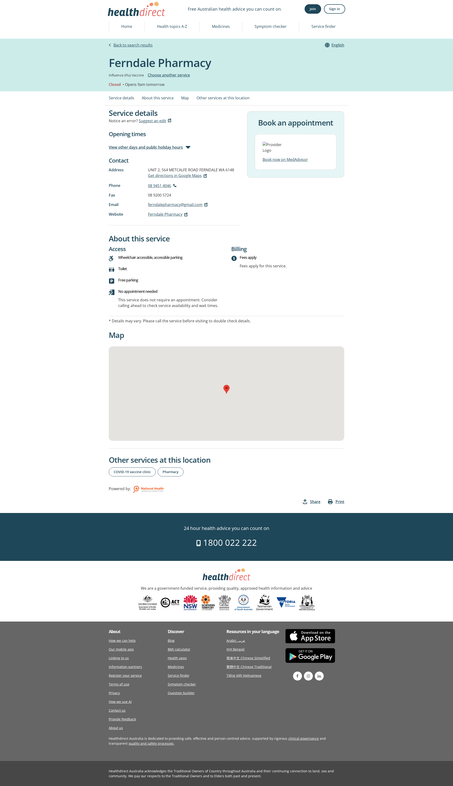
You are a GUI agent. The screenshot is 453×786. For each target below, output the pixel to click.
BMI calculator (179, 649)
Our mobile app (121, 649)
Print (340, 501)
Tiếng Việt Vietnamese (243, 675)
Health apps (177, 658)
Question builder (181, 693)
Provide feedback (122, 719)
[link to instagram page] (308, 676)
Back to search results (133, 45)
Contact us (117, 710)
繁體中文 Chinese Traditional (249, 666)
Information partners (125, 666)
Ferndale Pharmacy (165, 214)
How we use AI (120, 701)
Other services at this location (223, 98)
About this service (158, 98)
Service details (121, 98)
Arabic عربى (235, 640)
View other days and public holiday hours (146, 147)
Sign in (334, 9)
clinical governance (303, 738)
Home (126, 26)
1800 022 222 (229, 542)
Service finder (323, 26)
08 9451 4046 (159, 185)
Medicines (221, 26)
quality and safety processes (151, 743)
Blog (171, 640)
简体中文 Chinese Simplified (248, 658)
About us (116, 728)
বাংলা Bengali (235, 649)
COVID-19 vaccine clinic (132, 472)
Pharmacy (171, 472)
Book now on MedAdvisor (285, 159)
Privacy (114, 693)
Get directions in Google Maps (175, 175)
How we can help (122, 640)
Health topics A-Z (172, 26)
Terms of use (119, 684)
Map (185, 98)
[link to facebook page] (297, 676)
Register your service (125, 675)
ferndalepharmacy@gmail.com (175, 204)
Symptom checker (271, 26)
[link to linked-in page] (319, 676)
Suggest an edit (152, 120)
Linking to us (119, 658)
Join (313, 9)
